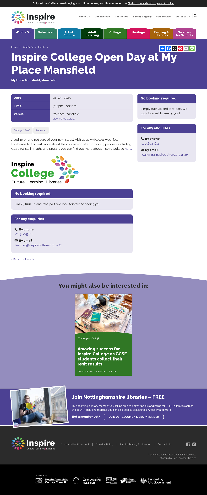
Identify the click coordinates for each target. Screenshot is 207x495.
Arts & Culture (69, 34)
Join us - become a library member (134, 416)
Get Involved (102, 16)
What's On (23, 32)
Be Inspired (46, 32)
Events (41, 47)
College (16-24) (22, 130)
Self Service (163, 16)
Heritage (138, 32)
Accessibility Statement (75, 444)
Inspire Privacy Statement (135, 444)
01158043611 (24, 234)
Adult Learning (92, 34)
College (115, 32)
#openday (41, 130)
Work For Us (183, 16)
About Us (84, 16)
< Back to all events (23, 259)
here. (128, 148)
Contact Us (121, 16)
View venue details (64, 118)
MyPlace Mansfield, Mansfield (33, 80)
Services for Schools (184, 34)
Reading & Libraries (161, 34)
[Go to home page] (33, 17)
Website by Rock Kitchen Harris (176, 458)
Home (14, 47)
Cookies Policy (104, 444)
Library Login (141, 16)
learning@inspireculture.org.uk (36, 245)
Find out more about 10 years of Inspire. (151, 3)
